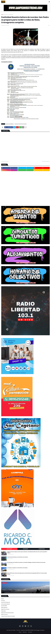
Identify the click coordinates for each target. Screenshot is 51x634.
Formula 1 (3, 600)
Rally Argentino (4, 607)
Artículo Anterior (5, 161)
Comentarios (42, 548)
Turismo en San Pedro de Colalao (20, 123)
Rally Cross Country (5, 609)
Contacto (30, 632)
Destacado (9, 548)
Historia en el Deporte (8, 14)
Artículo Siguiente (45, 161)
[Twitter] (14, 127)
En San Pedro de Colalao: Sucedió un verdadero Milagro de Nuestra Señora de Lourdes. (26, 562)
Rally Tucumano (4, 614)
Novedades (25, 548)
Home (20, 632)
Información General (5, 604)
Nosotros (25, 632)
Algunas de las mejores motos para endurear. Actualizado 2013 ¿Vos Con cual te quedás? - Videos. (27, 552)
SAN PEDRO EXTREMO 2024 (31, 630)
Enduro (2, 598)
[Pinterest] (17, 127)
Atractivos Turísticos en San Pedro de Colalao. (17, 567)
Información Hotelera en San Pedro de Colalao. (17, 557)
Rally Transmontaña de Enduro (7, 612)
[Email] (23, 127)
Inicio (2, 14)
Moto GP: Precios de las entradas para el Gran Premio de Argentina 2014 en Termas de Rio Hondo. (27, 574)
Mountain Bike (4, 605)
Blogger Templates (40, 630)
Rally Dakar (3, 611)
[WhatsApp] (20, 127)
